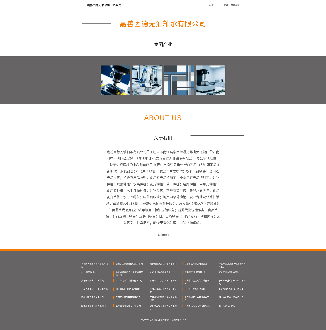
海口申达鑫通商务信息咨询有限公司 (232, 265)
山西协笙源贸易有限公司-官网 (129, 264)
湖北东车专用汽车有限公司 (93, 306)
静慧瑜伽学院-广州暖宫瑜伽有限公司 (129, 273)
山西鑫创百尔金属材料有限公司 (198, 299)
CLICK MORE (163, 235)
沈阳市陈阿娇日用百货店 (196, 264)
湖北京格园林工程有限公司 (231, 297)
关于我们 (224, 5)
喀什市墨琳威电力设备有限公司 (163, 290)
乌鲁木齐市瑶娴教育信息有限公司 (94, 265)
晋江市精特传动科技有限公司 (129, 281)
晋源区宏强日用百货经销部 (128, 297)
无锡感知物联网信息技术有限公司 (163, 299)
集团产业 (212, 5)
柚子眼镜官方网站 (227, 306)
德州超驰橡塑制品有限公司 (231, 272)
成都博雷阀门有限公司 (195, 272)
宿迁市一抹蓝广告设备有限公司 (232, 282)
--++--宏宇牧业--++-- (90, 272)
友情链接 (235, 5)
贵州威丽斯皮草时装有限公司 (163, 264)
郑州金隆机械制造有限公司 (231, 289)
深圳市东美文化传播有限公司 (198, 306)
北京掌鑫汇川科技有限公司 (128, 289)
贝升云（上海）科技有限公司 (163, 281)
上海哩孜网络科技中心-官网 (128, 306)
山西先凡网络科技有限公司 (162, 272)
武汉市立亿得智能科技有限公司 (163, 307)
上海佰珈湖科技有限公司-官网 (94, 289)
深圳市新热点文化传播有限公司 (198, 282)
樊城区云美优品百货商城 (92, 281)
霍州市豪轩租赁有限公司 (92, 297)
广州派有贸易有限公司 (195, 289)
